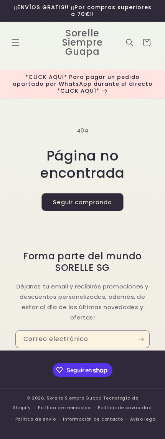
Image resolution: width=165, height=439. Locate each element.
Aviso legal (143, 419)
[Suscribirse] (140, 339)
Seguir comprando (82, 202)
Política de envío (35, 419)
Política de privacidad (125, 408)
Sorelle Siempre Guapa (74, 398)
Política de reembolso (64, 408)
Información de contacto (93, 419)
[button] (15, 42)
